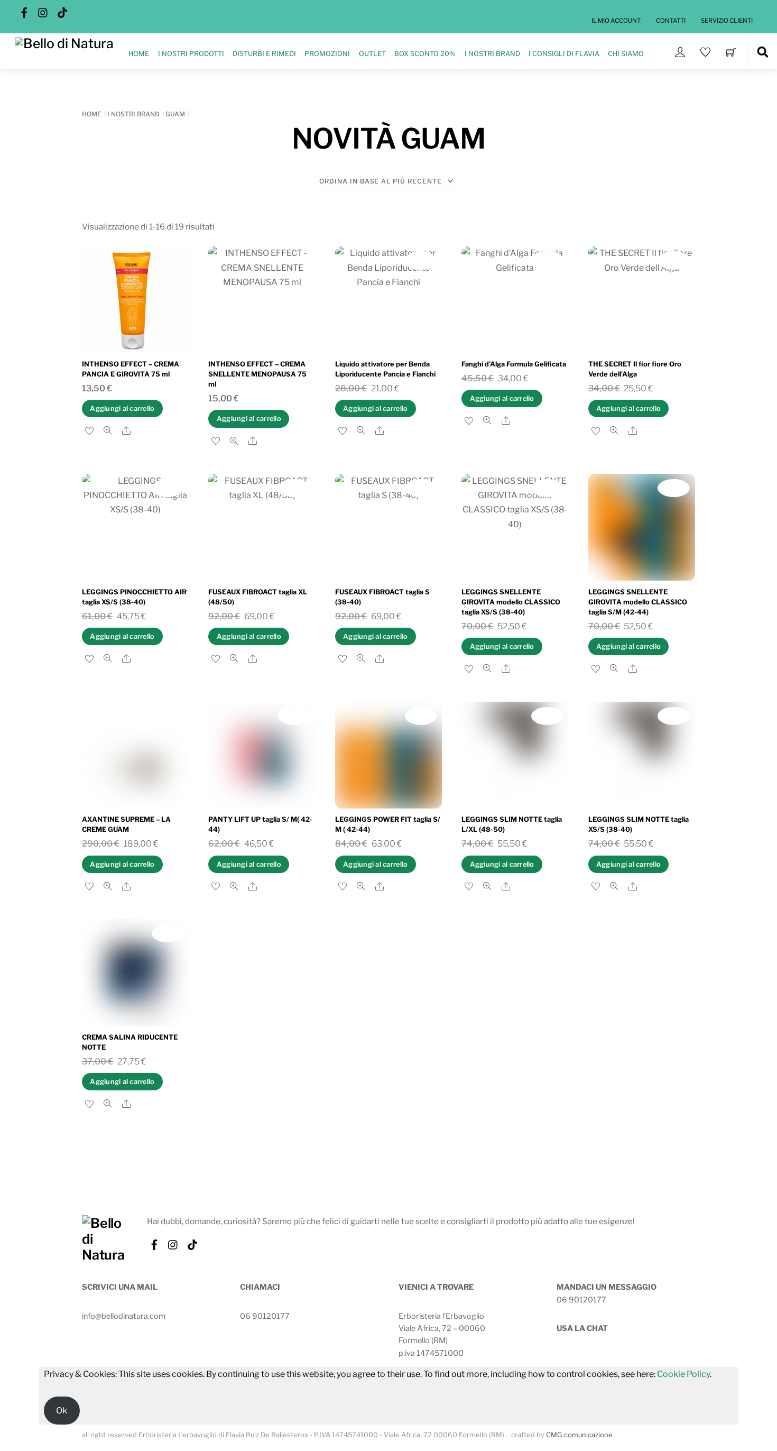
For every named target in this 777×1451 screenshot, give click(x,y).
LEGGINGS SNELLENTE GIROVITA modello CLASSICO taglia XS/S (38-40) (510, 602)
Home (91, 114)
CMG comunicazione (579, 1435)
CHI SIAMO (626, 54)
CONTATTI (671, 20)
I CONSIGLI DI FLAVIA (564, 54)
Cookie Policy (683, 1374)
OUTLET (372, 54)
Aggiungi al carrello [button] (122, 408)
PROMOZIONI (327, 54)
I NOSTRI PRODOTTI (191, 54)
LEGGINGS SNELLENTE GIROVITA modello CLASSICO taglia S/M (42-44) (637, 602)
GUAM (175, 114)
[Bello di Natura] (64, 42)
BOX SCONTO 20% (425, 54)
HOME (138, 54)
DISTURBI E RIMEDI (264, 54)
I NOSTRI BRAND (492, 54)
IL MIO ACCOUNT (616, 20)
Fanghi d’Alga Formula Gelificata (513, 364)
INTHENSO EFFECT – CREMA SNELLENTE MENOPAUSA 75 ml (257, 374)
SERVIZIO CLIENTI (727, 20)
